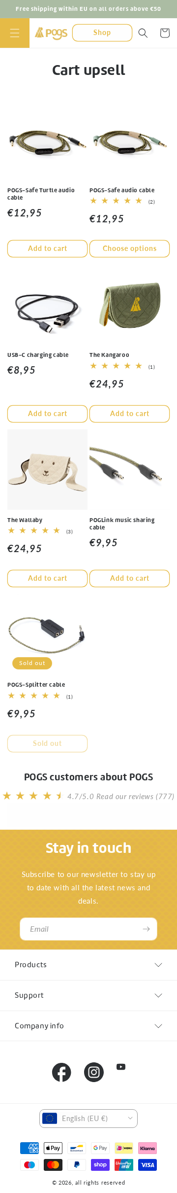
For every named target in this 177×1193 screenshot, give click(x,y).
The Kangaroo (109, 354)
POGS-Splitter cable (36, 684)
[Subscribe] (146, 929)
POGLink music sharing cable (122, 523)
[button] (15, 33)
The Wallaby (25, 520)
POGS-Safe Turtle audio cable (41, 194)
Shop (102, 32)
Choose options (130, 248)
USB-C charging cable (38, 354)
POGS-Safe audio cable (122, 190)
